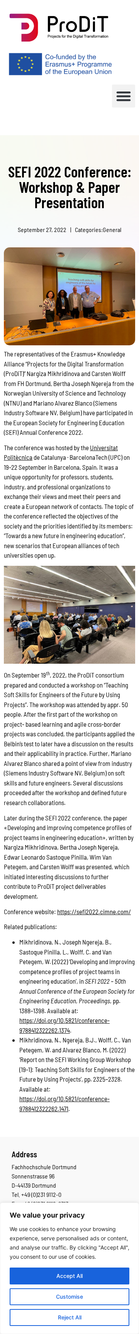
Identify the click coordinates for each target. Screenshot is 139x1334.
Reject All (69, 1317)
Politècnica (18, 457)
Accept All (69, 1276)
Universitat (104, 447)
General (112, 229)
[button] (123, 96)
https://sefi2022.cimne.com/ (94, 911)
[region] (69, 1268)
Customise (69, 1296)
